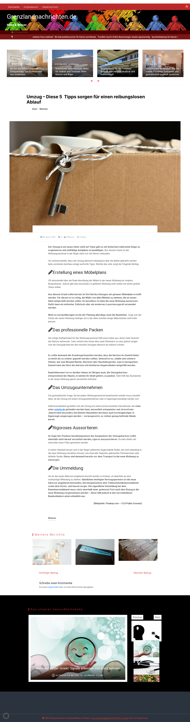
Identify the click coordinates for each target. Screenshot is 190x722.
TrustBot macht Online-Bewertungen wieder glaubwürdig (93, 37)
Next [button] (157, 617)
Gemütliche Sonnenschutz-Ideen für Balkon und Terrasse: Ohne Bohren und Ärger (35, 71)
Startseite (13, 7)
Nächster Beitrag (142, 572)
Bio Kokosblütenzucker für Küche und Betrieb (45, 37)
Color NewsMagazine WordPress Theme (109, 718)
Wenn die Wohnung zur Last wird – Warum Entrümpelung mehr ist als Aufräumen (171, 71)
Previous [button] (137, 617)
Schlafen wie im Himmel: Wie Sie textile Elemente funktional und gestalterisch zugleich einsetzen (125, 71)
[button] (6, 716)
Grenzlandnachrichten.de (41, 16)
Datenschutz (50, 7)
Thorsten (62, 675)
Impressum (31, 7)
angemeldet (53, 587)
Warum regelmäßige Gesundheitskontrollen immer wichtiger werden (78, 666)
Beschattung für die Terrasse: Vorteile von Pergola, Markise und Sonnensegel (80, 71)
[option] (45, 36)
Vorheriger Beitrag (48, 572)
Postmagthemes (140, 718)
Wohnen (52, 518)
